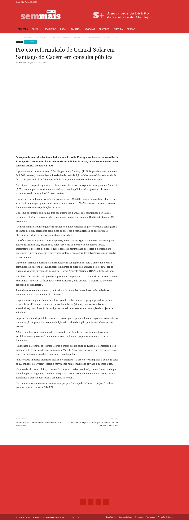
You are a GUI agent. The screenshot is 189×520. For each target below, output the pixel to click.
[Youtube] (171, 2)
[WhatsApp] (58, 75)
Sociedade (50, 29)
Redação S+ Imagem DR (27, 63)
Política (75, 29)
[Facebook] (156, 2)
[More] (64, 75)
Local (63, 29)
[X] (166, 2)
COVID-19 (36, 29)
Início (18, 37)
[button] (169, 29)
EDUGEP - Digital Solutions (68, 517)
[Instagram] (161, 2)
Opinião (131, 29)
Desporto (104, 29)
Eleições (23, 29)
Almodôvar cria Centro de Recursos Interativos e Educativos (38, 424)
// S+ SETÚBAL (41, 37)
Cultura (118, 29)
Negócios (90, 29)
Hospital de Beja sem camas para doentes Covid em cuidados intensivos (94, 424)
